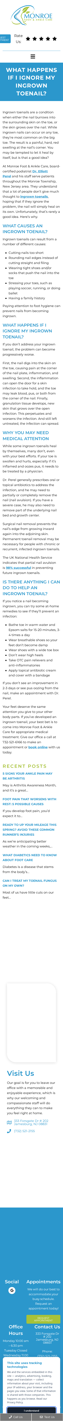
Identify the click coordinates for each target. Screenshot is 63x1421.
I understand (31, 1410)
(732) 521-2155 (24, 1131)
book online (38, 747)
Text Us (49, 1417)
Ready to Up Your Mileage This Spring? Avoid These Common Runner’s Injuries (30, 829)
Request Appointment (43, 1319)
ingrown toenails (34, 197)
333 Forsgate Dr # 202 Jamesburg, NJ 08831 (31, 1122)
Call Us (18, 1417)
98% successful (18, 568)
